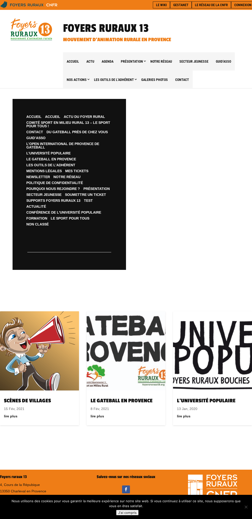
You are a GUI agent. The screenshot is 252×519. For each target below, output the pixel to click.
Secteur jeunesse (193, 61)
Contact (182, 80)
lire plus (10, 416)
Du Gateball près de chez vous (77, 132)
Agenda (107, 61)
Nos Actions (77, 80)
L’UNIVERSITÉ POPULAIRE (206, 401)
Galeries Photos (154, 80)
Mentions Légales (44, 171)
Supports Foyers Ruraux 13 (53, 201)
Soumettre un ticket (85, 195)
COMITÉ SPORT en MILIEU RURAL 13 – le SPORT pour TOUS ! (68, 124)
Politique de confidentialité (54, 183)
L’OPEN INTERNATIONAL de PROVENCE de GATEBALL (62, 145)
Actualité (36, 206)
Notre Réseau (161, 61)
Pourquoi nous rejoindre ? (53, 189)
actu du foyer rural (84, 117)
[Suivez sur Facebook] (126, 489)
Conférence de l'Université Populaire (63, 212)
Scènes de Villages (27, 401)
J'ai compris (127, 513)
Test (88, 201)
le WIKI (161, 5)
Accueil (73, 61)
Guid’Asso (223, 61)
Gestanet (181, 5)
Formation (36, 218)
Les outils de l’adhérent (114, 80)
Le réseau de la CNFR (211, 5)
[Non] (245, 506)
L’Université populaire (48, 153)
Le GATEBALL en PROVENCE (51, 159)
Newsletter (38, 177)
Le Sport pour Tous (70, 218)
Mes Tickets (76, 171)
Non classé (37, 224)
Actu (90, 61)
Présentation (132, 61)
